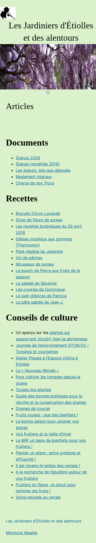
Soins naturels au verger (38, 497)
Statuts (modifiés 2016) (38, 163)
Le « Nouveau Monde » (37, 370)
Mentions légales (21, 532)
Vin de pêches (29, 257)
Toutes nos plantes (33, 389)
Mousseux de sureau (35, 264)
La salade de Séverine (36, 283)
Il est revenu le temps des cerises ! (48, 465)
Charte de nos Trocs (35, 183)
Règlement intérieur (34, 176)
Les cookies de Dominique (40, 289)
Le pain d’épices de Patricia (41, 295)
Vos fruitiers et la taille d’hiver (43, 434)
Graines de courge (33, 408)
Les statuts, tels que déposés (43, 170)
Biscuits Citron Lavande (38, 213)
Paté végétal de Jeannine (39, 251)
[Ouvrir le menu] (48, 92)
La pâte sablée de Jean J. (39, 302)
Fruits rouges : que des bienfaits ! (47, 414)
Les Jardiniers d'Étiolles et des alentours (43, 520)
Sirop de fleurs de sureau (39, 219)
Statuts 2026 (28, 157)
